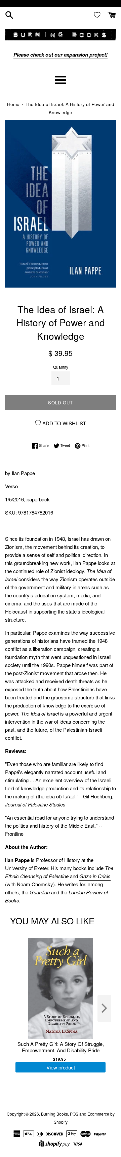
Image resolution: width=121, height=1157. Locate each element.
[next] (104, 1008)
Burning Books (54, 1114)
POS (74, 1114)
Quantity (60, 367)
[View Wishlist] (98, 14)
